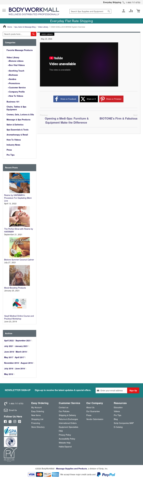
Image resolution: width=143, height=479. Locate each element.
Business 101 (13, 101)
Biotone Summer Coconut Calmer (19, 259)
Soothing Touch (16, 70)
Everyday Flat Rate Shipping (71, 21)
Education (118, 407)
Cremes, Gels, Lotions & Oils (20, 114)
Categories (10, 42)
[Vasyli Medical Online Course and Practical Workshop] (19, 313)
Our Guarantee (93, 411)
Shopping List (37, 419)
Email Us (13, 410)
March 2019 (21, 351)
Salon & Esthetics (15, 124)
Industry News (13, 144)
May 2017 (8, 357)
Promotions (14, 83)
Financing (35, 423)
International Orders (68, 423)
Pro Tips (11, 154)
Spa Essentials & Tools (17, 129)
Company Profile (17, 91)
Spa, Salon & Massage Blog (25, 27)
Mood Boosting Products (15, 287)
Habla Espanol (65, 446)
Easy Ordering (37, 411)
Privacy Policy (65, 434)
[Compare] (131, 11)
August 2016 (27, 362)
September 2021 (23, 340)
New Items (36, 415)
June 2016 (20, 368)
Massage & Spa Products (18, 119)
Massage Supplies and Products (71, 468)
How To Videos (16, 95)
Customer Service (17, 87)
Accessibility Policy (67, 438)
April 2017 (19, 357)
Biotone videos (16, 60)
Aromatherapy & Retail (17, 134)
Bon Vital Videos (17, 65)
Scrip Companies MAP (124, 423)
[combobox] (90, 11)
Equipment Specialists (68, 427)
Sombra (12, 79)
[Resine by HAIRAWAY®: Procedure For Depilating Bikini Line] (19, 192)
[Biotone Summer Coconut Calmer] (19, 256)
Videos (117, 411)
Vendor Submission (94, 419)
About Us (90, 407)
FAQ (61, 430)
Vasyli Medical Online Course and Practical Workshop (19, 317)
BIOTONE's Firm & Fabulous (118, 117)
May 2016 (8, 374)
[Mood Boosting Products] (19, 285)
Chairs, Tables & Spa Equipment (16, 108)
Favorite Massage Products (20, 50)
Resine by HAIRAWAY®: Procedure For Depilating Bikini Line (18, 198)
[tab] (19, 42)
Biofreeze (13, 74)
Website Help (65, 442)
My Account (36, 407)
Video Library (43, 27)
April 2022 (9, 340)
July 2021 (8, 346)
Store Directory (38, 427)
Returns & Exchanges (68, 419)
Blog (116, 419)
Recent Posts (11, 168)
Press (9, 149)
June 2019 (9, 351)
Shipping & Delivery (67, 415)
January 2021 (21, 346)
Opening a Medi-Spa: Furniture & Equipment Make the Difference (64, 119)
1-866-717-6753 (133, 2)
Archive (8, 333)
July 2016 (8, 368)
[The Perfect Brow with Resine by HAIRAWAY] (19, 226)
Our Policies (64, 411)
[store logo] (33, 11)
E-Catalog (118, 427)
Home (9, 27)
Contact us (63, 407)
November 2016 (11, 362)
